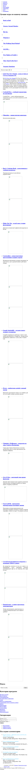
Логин (1, 718)
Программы (6, 7)
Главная (5, 1)
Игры (4, 5)
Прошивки (6, 11)
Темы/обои (6, 8)
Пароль (2, 720)
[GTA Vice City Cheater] (9, 78)
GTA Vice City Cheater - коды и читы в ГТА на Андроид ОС (15, 74)
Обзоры (5, 4)
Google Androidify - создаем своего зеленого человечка (14, 331)
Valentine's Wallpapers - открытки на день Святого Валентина (15, 444)
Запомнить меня (4, 721)
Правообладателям (22, 765)
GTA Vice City (21, 82)
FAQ (4, 9)
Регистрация (6, 725)
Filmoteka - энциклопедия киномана (14, 115)
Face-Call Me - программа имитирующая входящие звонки (13, 504)
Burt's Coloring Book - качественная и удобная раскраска (15, 169)
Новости (5, 3)
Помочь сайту (7, 766)
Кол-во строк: (4, 70)
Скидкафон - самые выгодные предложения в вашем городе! (13, 256)
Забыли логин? (7, 727)
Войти (2, 723)
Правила (16, 765)
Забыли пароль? (7, 728)
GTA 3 (7, 83)
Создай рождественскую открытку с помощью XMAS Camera (15, 562)
